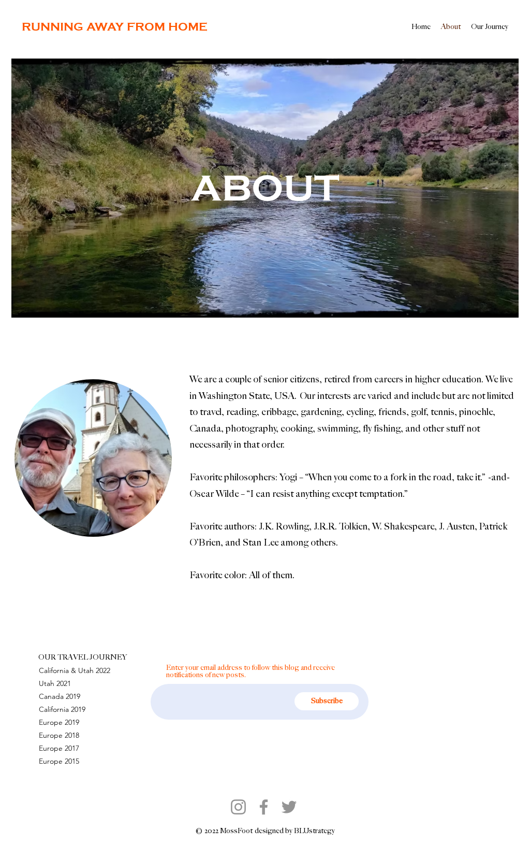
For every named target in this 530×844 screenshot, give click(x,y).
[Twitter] (289, 807)
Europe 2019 (59, 722)
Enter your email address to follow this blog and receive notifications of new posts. (250, 671)
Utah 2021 (55, 683)
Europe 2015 (59, 761)
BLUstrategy (314, 830)
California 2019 (62, 709)
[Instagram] (238, 807)
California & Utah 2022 (74, 670)
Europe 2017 (59, 748)
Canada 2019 (59, 696)
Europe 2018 (59, 735)
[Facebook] (264, 807)
